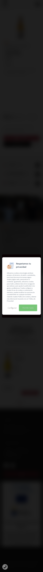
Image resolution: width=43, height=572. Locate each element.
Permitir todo (28, 308)
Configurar (12, 308)
